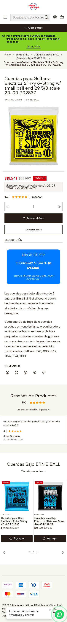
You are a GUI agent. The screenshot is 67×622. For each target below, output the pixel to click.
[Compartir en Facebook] (7, 373)
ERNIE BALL (22, 54)
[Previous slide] (5, 552)
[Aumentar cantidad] (59, 206)
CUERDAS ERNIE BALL (46, 54)
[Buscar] (47, 17)
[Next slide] (62, 552)
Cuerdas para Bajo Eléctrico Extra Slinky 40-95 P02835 (14, 521)
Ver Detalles (33, 46)
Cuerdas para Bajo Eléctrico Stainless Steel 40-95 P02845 (49, 521)
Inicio (7, 54)
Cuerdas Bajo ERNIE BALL (32, 58)
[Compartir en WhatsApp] (26, 373)
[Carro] (62, 17)
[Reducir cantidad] (8, 206)
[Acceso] (55, 17)
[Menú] (5, 17)
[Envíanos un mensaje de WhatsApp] (59, 614)
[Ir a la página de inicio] (33, 6)
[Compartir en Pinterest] (34, 373)
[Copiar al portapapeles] (44, 373)
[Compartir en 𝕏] (16, 373)
